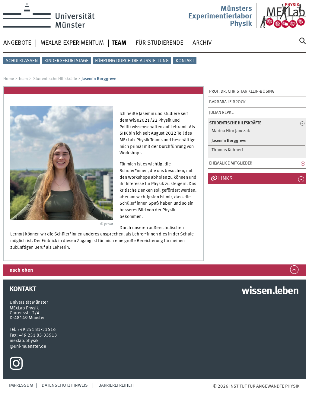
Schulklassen (22, 61)
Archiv (202, 43)
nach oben (21, 270)
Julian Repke (221, 112)
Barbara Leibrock (227, 102)
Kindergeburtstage (66, 61)
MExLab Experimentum (72, 43)
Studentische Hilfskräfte (55, 79)
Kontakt (185, 61)
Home (8, 79)
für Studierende (159, 43)
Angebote (17, 43)
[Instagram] (16, 365)
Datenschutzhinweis (65, 385)
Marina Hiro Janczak (231, 131)
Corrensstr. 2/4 (25, 313)
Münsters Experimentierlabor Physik (220, 16)
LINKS (225, 178)
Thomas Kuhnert (227, 150)
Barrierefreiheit (116, 385)
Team (23, 79)
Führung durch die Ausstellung (132, 61)
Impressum (21, 385)
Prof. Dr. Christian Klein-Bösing (242, 91)
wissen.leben (270, 291)
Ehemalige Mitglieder (230, 163)
